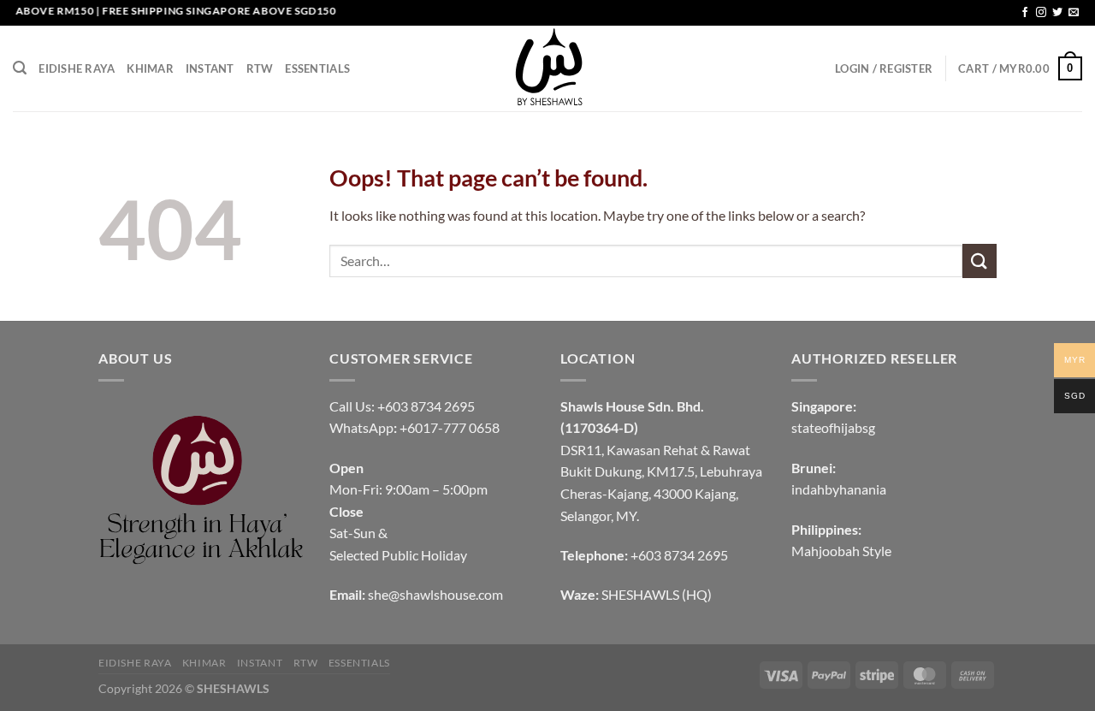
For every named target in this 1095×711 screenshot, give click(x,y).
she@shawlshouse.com (435, 594)
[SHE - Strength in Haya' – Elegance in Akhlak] (547, 68)
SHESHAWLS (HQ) (656, 594)
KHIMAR (150, 68)
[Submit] (979, 260)
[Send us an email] (1073, 13)
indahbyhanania (838, 489)
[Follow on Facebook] (1025, 13)
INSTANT (210, 68)
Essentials (317, 68)
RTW (260, 68)
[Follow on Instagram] (1041, 13)
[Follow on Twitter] (1057, 13)
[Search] (20, 68)
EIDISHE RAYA (76, 68)
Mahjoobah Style (841, 550)
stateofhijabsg (833, 427)
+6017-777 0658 (450, 427)
